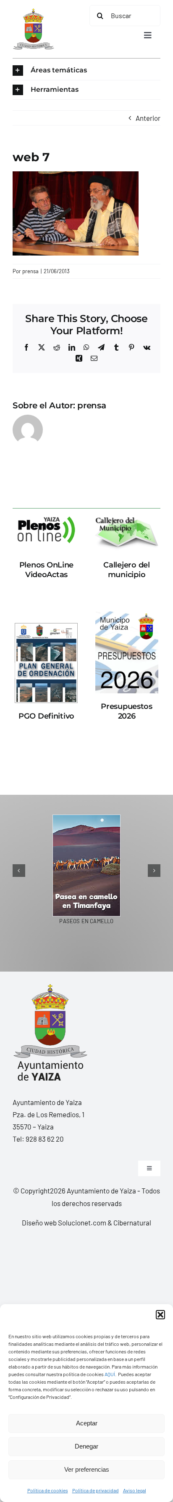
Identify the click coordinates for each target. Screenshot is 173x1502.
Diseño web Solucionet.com (64, 1222)
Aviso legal (134, 1490)
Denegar (86, 1446)
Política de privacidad (95, 1490)
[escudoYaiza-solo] (33, 12)
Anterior (148, 118)
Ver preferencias (86, 1469)
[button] (160, 1314)
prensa (30, 271)
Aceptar (86, 1423)
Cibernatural (132, 1222)
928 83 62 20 (45, 1138)
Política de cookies (47, 1490)
